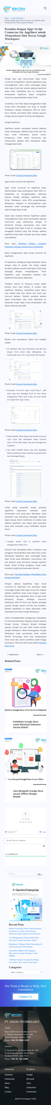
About (7, 1083)
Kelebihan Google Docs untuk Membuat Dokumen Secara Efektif (27, 724)
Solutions (9, 1075)
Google (29, 1075)
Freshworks (31, 1092)
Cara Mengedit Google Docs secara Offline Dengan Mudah (28, 794)
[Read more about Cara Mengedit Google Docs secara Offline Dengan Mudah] (25, 761)
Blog (7, 1087)
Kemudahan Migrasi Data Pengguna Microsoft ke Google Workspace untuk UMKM (23, 953)
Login (43, 832)
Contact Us (25, 996)
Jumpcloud (31, 1087)
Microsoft (30, 1079)
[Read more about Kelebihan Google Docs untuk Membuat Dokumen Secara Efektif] (25, 691)
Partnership (9, 1079)
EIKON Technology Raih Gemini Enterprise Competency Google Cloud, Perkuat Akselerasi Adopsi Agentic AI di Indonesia (25, 931)
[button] (45, 8)
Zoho (28, 1083)
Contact (8, 1092)
